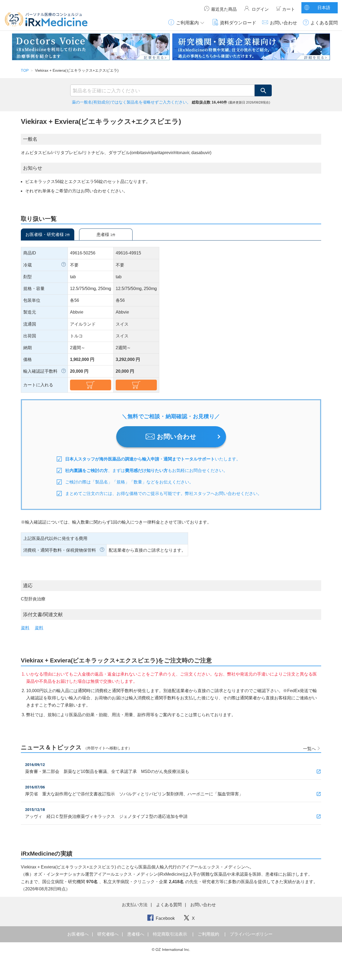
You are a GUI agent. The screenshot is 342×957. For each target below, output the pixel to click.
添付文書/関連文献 (43, 614)
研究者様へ (108, 934)
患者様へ (136, 934)
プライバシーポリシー (251, 934)
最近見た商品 (224, 9)
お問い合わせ (283, 22)
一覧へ (309, 748)
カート (288, 9)
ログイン (260, 9)
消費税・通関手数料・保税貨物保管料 (59, 550)
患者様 (105, 234)
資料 (25, 628)
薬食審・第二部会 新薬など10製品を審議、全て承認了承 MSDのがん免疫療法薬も (107, 771)
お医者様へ (78, 934)
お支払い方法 (134, 904)
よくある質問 (324, 22)
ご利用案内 (187, 22)
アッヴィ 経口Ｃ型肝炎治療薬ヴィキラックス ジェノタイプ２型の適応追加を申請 (106, 816)
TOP (25, 70)
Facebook (165, 918)
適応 (28, 585)
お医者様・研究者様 (47, 234)
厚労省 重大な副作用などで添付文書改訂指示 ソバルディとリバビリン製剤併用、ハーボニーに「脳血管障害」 (134, 794)
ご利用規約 (208, 934)
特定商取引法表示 (170, 934)
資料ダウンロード (238, 22)
